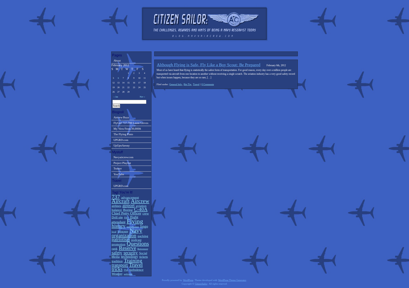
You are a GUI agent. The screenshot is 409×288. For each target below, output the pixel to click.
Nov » (142, 97)
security (131, 252)
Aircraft (121, 201)
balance (117, 210)
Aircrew (140, 201)
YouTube (119, 174)
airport (128, 205)
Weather (117, 273)
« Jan (116, 97)
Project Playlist (122, 163)
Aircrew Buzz (121, 117)
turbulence (137, 269)
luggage (123, 231)
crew (146, 213)
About (117, 60)
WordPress (188, 280)
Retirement (142, 249)
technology (129, 256)
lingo (144, 226)
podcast (136, 240)
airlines (116, 206)
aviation (141, 206)
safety (117, 252)
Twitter (118, 168)
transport (120, 265)
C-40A (141, 209)
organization (124, 235)
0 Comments (208, 84)
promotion (118, 244)
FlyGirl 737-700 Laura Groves (131, 123)
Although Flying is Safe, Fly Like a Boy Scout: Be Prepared (208, 64)
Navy (136, 230)
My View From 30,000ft (127, 128)
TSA (126, 270)
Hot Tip (187, 84)
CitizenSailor (201, 284)
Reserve (127, 248)
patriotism (121, 239)
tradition (117, 261)
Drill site (117, 217)
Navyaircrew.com (123, 157)
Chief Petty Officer (126, 213)
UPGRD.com (121, 140)
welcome (128, 274)
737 (116, 197)
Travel (196, 84)
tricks (117, 269)
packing (143, 236)
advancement (130, 197)
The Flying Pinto (123, 134)
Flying (135, 221)
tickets (143, 256)
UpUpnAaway (122, 145)
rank (115, 248)
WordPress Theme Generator (232, 280)
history (118, 226)
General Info (175, 84)
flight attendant (124, 219)
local (114, 232)
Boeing (128, 210)
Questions (138, 244)
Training (133, 260)
